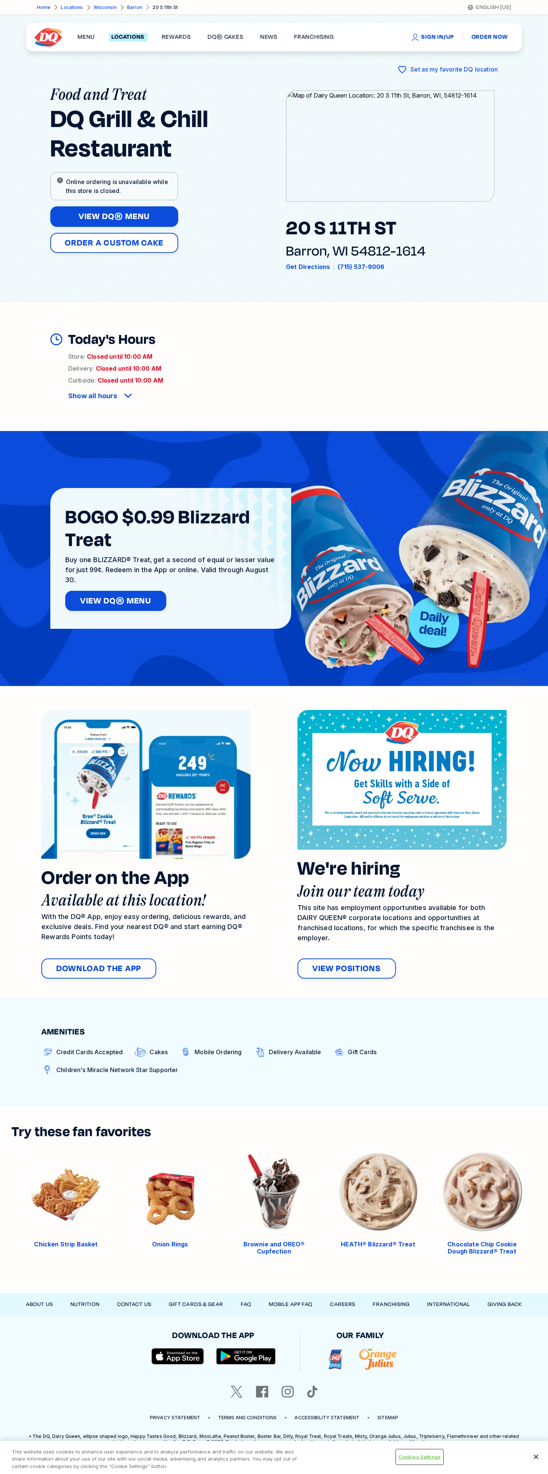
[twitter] (237, 1392)
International (448, 1304)
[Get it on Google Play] (246, 1356)
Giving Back (505, 1304)
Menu (86, 37)
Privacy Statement (175, 1417)
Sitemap (387, 1417)
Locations (72, 7)
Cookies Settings (420, 1456)
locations (128, 37)
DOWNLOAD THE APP (98, 968)
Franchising (391, 1304)
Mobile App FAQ (291, 1304)
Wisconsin (105, 7)
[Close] (536, 1457)
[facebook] (262, 1392)
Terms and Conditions (247, 1417)
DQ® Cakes (225, 37)
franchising (314, 37)
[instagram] (287, 1392)
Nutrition (85, 1304)
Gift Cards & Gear (196, 1304)
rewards (176, 37)
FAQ (246, 1304)
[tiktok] (312, 1392)
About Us (39, 1304)
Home (43, 7)
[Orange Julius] (378, 1359)
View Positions (346, 968)
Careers (342, 1304)
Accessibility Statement (327, 1417)
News (268, 37)
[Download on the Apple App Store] (177, 1356)
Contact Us (134, 1304)
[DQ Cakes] (335, 1359)
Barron (134, 7)
